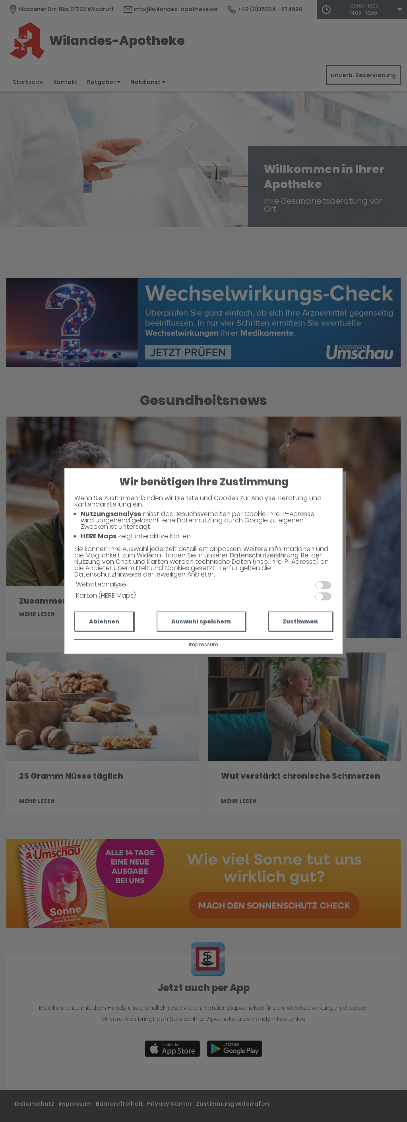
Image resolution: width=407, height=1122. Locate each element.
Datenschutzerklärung (264, 555)
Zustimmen (300, 621)
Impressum (203, 644)
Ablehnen (104, 621)
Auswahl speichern (201, 621)
